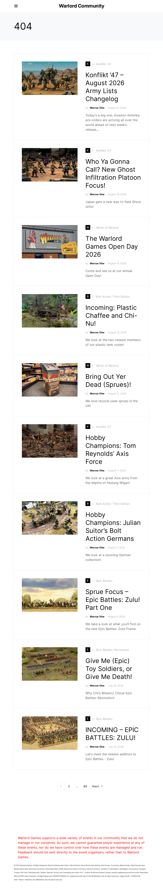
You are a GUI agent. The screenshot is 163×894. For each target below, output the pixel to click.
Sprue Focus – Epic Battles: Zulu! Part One (112, 599)
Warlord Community (81, 6)
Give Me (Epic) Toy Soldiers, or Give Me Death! (108, 668)
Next (95, 786)
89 (85, 786)
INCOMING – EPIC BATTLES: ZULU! (112, 734)
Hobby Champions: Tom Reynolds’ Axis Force (110, 449)
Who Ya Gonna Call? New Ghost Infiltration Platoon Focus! (113, 173)
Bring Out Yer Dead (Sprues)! (108, 380)
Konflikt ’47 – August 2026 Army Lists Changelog (104, 87)
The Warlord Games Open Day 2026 (111, 246)
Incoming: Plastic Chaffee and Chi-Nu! (111, 315)
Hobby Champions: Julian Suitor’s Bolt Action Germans (113, 526)
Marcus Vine (97, 107)
